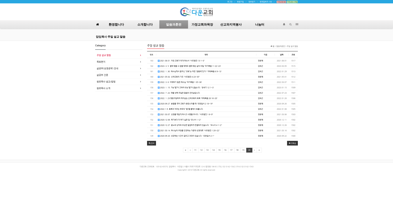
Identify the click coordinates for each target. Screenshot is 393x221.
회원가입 (240, 2)
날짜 (281, 55)
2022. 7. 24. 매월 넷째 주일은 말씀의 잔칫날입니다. (180, 93)
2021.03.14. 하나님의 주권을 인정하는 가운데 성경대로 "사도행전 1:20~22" (190, 130)
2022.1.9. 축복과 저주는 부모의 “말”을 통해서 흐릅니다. (181, 109)
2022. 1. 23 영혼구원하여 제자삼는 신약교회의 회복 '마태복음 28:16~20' (189, 98)
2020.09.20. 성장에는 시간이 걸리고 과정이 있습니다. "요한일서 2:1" (187, 136)
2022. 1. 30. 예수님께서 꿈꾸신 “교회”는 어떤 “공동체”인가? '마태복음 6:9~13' (191, 71)
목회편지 (101, 61)
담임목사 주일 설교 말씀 (110, 36)
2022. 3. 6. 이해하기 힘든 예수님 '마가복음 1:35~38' (181, 82)
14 (213, 150)
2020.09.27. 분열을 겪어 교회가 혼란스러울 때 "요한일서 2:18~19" (186, 104)
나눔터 (259, 24)
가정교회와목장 (202, 24)
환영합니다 (116, 24)
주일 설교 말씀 (104, 55)
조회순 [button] (293, 143)
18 (237, 150)
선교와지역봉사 (231, 24)
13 (207, 150)
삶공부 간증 (102, 75)
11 (195, 150)
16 (225, 150)
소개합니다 (145, 24)
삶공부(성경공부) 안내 (107, 68)
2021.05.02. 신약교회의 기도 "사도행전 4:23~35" (180, 77)
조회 (293, 55)
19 (243, 150)
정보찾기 (251, 2)
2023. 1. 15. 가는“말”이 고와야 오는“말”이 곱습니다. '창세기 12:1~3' (187, 87)
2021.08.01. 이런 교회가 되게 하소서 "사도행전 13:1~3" (182, 61)
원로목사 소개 (103, 88)
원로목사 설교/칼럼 (106, 81)
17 (231, 150)
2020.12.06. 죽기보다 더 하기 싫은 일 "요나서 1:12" (180, 120)
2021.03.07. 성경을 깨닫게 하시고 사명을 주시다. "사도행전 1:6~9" (186, 114)
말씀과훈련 (173, 24)
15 (219, 150)
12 (201, 150)
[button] (151, 143)
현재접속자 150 (266, 2)
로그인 (229, 2)
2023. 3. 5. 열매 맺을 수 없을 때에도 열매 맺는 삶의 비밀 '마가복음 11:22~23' (190, 66)
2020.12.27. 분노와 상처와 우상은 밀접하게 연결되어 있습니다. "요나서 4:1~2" (191, 125)
